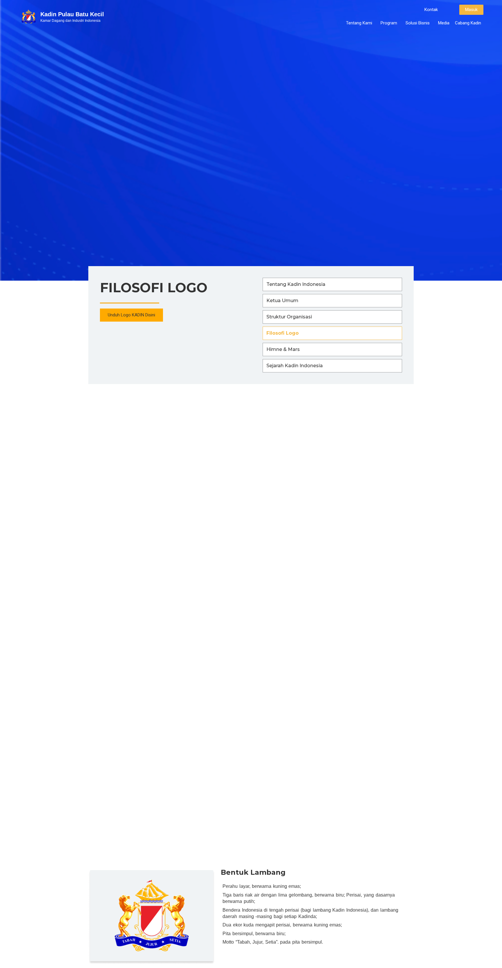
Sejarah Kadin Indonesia (294, 365)
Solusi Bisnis (418, 23)
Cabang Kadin (468, 23)
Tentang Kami (359, 23)
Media (443, 23)
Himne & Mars (283, 349)
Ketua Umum (282, 300)
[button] (431, 10)
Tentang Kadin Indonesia (295, 284)
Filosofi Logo (282, 333)
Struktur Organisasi (289, 317)
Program (389, 23)
